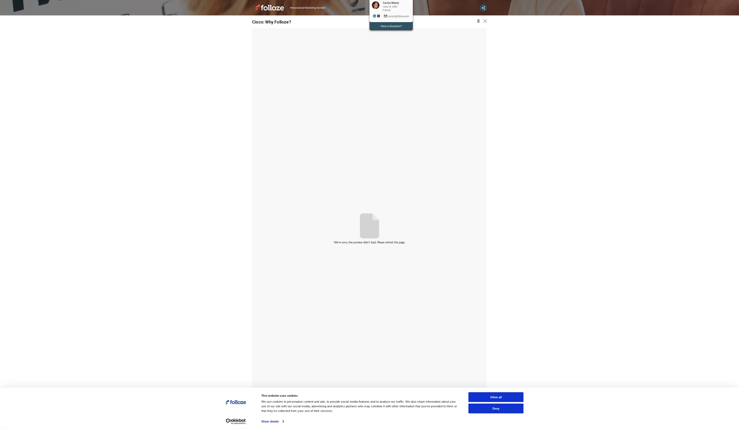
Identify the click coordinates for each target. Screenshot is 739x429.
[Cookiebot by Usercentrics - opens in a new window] (236, 421)
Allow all (496, 397)
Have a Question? (391, 26)
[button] (477, 21)
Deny (495, 408)
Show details (270, 421)
